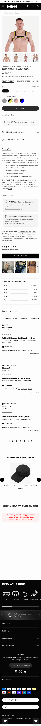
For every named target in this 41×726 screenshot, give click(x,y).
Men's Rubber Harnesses (27, 238)
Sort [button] (4, 311)
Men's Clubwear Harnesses (20, 234)
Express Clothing (24, 232)
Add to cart (20, 108)
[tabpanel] (20, 171)
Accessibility (18, 718)
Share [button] (30, 350)
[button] (37, 6)
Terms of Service (29, 718)
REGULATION (6, 66)
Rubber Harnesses (7, 12)
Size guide (35, 86)
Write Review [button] (20, 256)
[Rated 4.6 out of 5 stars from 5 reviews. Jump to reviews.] (27, 66)
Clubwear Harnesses (21, 12)
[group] (20, 246)
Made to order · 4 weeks (28, 81)
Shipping (14, 76)
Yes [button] (19, 350)
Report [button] (24, 350)
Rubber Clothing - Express (11, 13)
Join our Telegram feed (21, 665)
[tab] (11, 318)
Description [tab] (6, 149)
